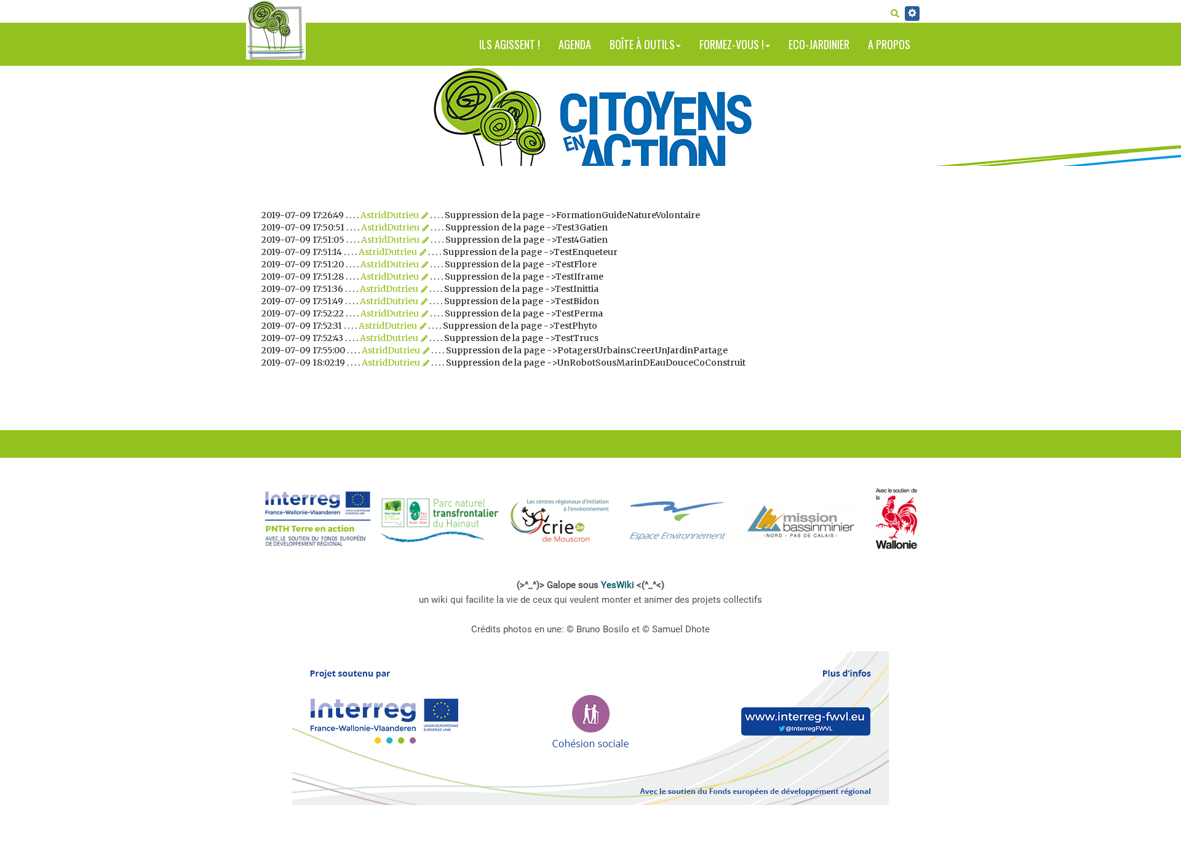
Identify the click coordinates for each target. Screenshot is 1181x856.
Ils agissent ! (509, 44)
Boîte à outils (642, 44)
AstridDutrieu (389, 215)
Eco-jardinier (819, 44)
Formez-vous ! (731, 44)
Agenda (575, 44)
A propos (889, 44)
